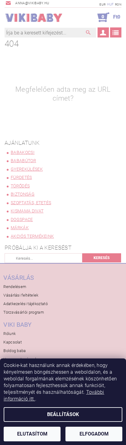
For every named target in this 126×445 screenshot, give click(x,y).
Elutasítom (32, 434)
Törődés (20, 185)
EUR (102, 4)
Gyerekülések (27, 169)
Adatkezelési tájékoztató (25, 303)
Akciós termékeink (32, 236)
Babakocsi (23, 152)
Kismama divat (27, 210)
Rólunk (9, 333)
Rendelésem (14, 286)
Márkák (20, 227)
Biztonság (23, 194)
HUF (110, 4)
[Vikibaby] (34, 17)
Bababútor (23, 160)
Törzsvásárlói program (23, 312)
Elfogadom (94, 434)
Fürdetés (21, 177)
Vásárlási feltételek (20, 295)
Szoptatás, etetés (31, 202)
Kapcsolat (12, 342)
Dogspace (22, 219)
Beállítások (63, 414)
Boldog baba (14, 350)
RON (118, 4)
